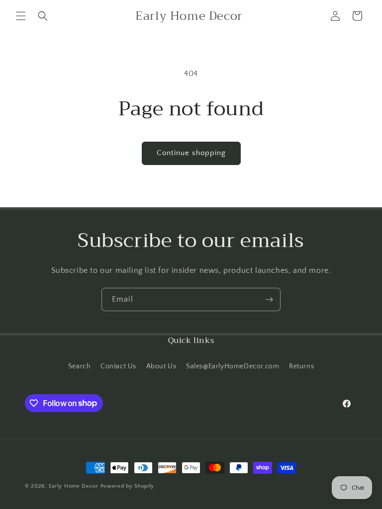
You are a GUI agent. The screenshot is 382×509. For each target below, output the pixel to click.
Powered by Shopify (127, 486)
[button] (21, 16)
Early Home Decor (73, 486)
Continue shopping (191, 153)
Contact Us (118, 366)
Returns (301, 366)
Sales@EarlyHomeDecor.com (232, 366)
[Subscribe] (269, 299)
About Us (161, 366)
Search (79, 366)
